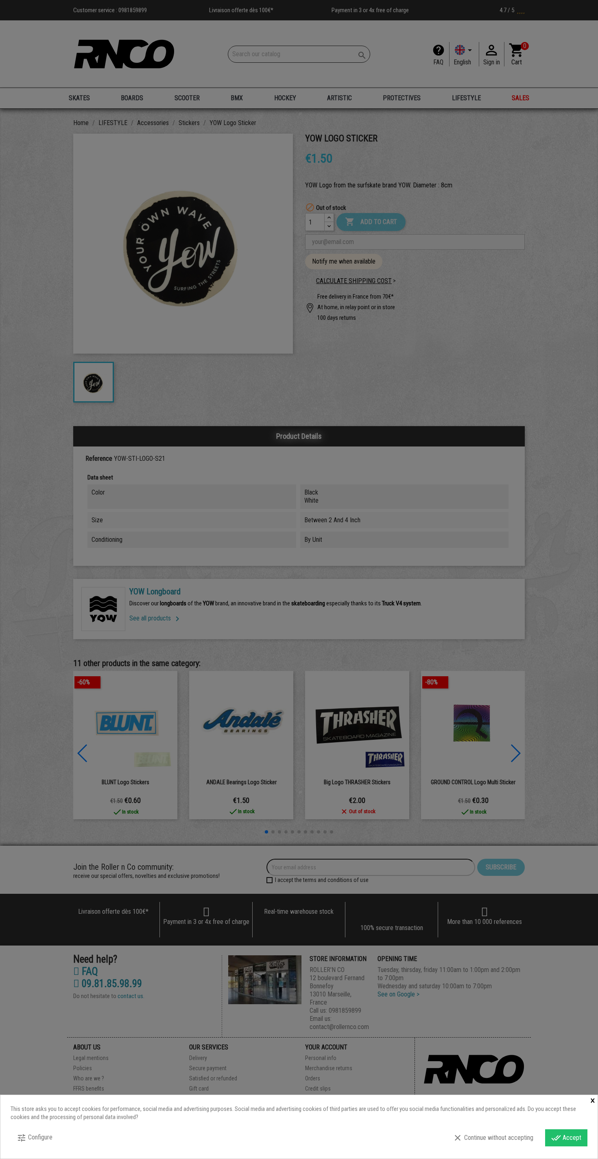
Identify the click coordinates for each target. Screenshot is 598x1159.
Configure (34, 1138)
